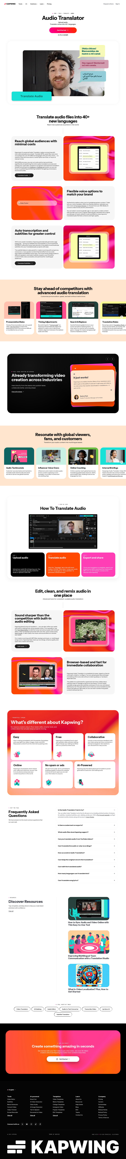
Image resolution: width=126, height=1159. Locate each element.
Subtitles (10, 1102)
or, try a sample (63, 35)
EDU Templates (57, 1112)
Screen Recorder (12, 1112)
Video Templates (58, 1099)
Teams (78, 1112)
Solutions (33, 4)
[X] (22, 1124)
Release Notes (102, 1110)
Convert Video (11, 1107)
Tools (20, 4)
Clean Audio (34, 1104)
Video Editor (11, 1099)
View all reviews (17, 392)
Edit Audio (21, 646)
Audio (72, 13)
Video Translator (22, 1009)
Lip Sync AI (106, 1009)
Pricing (49, 4)
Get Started (61, 30)
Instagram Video (58, 1107)
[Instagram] (31, 1124)
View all (11, 911)
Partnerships (102, 1104)
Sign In (118, 4)
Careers (100, 1102)
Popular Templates (59, 1110)
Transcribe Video (90, 1009)
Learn (41, 4)
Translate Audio (23, 175)
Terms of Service (103, 1117)
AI (26, 4)
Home (55, 13)
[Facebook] (40, 1124)
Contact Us (79, 1115)
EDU (77, 1110)
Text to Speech (34, 1110)
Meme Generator (12, 1104)
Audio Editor (51, 1009)
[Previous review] (107, 359)
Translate (66, 13)
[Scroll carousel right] (121, 316)
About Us (78, 1099)
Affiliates (101, 1107)
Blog (77, 1107)
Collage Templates (59, 1104)
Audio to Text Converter (70, 1009)
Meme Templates (58, 1102)
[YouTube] (27, 1124)
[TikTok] (35, 1124)
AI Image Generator (36, 1107)
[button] (93, 386)
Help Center (79, 1104)
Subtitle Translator (63, 1014)
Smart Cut (33, 1099)
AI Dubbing (37, 1009)
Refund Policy (102, 1112)
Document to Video (36, 1112)
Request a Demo (109, 4)
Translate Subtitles (24, 263)
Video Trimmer (12, 1110)
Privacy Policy (102, 1115)
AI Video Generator (36, 1102)
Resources (79, 1102)
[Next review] (112, 359)
